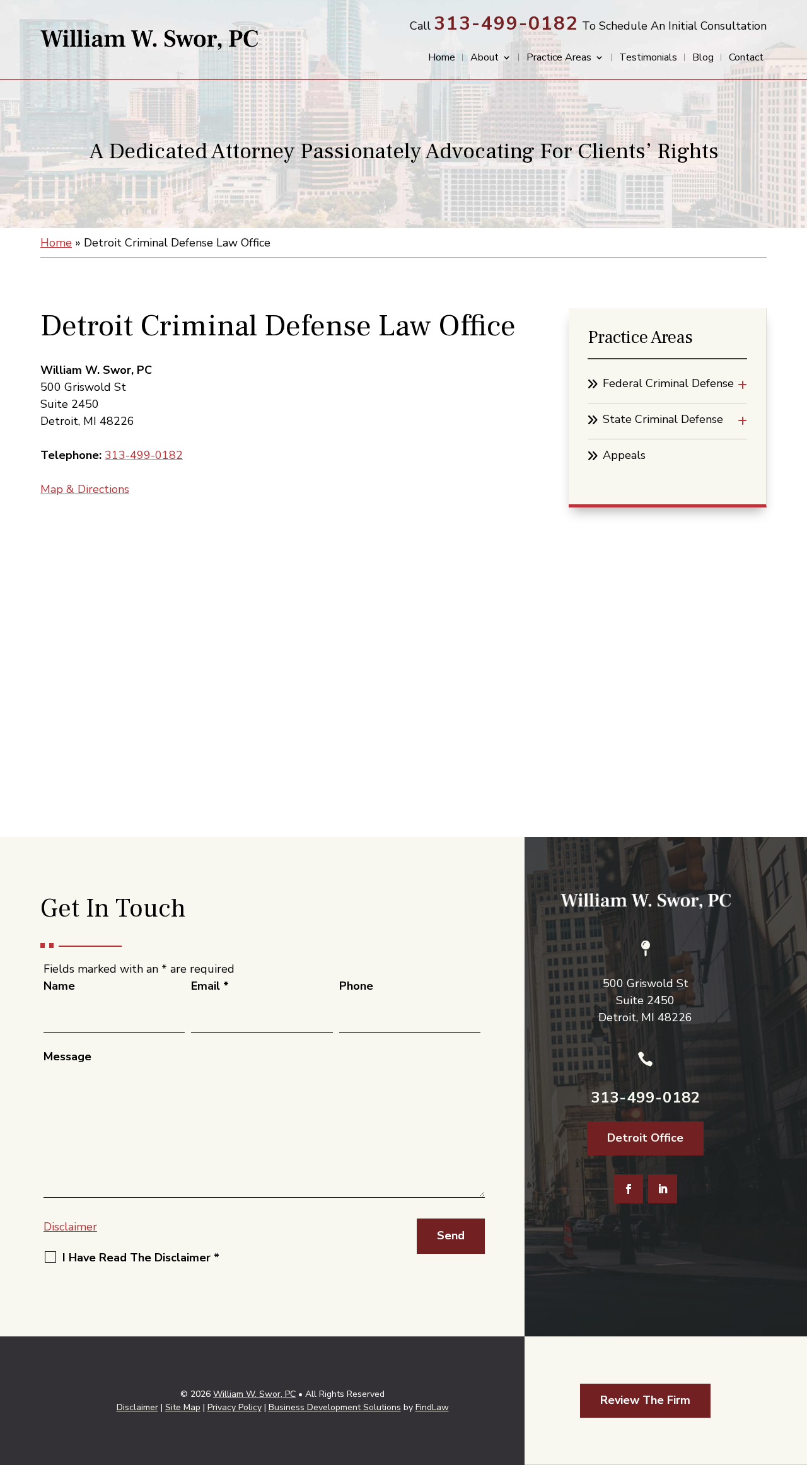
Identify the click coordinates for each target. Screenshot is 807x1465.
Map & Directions (84, 489)
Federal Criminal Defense (668, 383)
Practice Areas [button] (558, 58)
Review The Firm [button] (645, 1400)
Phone (356, 985)
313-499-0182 (506, 24)
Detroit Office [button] (645, 1137)
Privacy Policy (234, 1407)
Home (441, 58)
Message (67, 1056)
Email (210, 985)
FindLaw (432, 1407)
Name (59, 985)
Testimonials (648, 58)
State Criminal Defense (663, 419)
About (484, 58)
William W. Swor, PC (254, 1394)
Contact (746, 58)
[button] (794, 1373)
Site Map (182, 1407)
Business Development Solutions (335, 1407)
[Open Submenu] (742, 385)
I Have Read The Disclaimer (140, 1257)
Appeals (624, 455)
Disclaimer (70, 1226)
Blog (703, 58)
